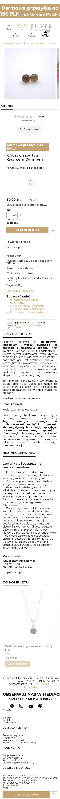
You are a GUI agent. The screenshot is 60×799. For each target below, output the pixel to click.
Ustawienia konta (12, 757)
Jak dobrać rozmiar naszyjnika (19, 782)
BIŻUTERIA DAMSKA (36, 43)
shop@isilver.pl (12, 572)
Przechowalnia (11, 760)
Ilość (9, 210)
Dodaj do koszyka (27, 229)
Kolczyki (53, 43)
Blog (5, 787)
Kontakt (7, 720)
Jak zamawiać (10, 785)
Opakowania (9, 722)
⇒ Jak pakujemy (16, 302)
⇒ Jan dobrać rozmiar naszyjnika (24, 312)
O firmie (7, 717)
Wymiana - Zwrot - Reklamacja (20, 742)
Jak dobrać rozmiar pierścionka (20, 780)
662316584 (40, 684)
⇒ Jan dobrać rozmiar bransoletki (25, 305)
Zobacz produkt (17, 663)
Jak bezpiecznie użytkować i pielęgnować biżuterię (31, 778)
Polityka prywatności (14, 740)
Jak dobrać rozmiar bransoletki (19, 775)
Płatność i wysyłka (13, 735)
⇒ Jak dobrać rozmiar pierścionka (25, 309)
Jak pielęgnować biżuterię (24, 299)
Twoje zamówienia (13, 755)
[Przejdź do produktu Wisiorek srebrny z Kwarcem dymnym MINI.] (32, 616)
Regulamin (9, 737)
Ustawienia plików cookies (17, 762)
